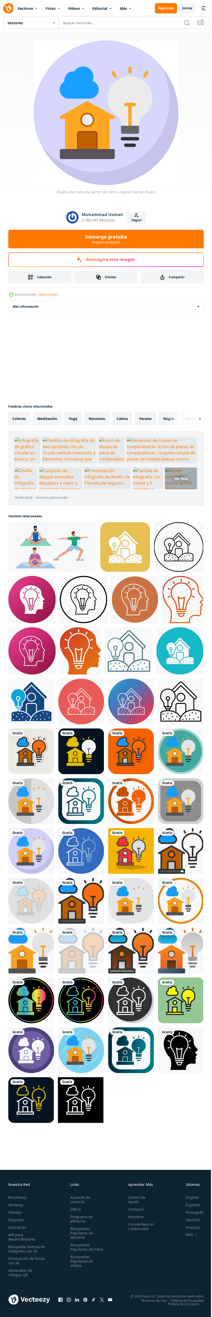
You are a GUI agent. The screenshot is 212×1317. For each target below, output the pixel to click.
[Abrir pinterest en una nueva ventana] (85, 1299)
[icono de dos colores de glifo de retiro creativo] (31, 701)
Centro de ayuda (134, 1199)
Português (191, 1212)
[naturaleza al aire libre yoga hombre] (52, 547)
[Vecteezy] (8, 8)
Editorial (99, 8)
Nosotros (133, 1216)
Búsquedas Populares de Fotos (80, 1249)
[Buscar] (187, 23)
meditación (47, 418)
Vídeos (74, 8)
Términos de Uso (150, 1300)
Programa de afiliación (80, 1219)
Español (189, 1204)
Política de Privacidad (183, 1300)
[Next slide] (191, 418)
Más (123, 8)
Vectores (25, 8)
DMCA (74, 1209)
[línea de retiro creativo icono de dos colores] (128, 651)
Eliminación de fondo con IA (21, 1260)
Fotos (51, 8)
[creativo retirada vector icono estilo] (83, 599)
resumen (97, 418)
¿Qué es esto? (48, 294)
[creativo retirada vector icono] (125, 547)
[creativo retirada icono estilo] (32, 599)
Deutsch (189, 1219)
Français (189, 1227)
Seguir (137, 220)
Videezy (14, 1212)
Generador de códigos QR (20, 1272)
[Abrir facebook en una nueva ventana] (60, 1299)
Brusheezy (17, 1197)
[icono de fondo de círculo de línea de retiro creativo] (81, 701)
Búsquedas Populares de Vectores (80, 1233)
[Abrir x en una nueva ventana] (102, 1299)
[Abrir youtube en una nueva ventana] (110, 1299)
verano (145, 418)
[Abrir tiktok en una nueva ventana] (94, 1299)
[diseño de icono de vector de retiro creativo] (31, 751)
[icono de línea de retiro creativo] (180, 701)
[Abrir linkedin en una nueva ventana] (77, 1299)
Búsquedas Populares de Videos (80, 1265)
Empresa (16, 1219)
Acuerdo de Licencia (79, 1199)
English (188, 1197)
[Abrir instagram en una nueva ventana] (69, 1299)
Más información (26, 306)
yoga (73, 418)
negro (168, 418)
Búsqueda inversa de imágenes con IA (25, 1248)
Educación (17, 1227)
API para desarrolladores (22, 1237)
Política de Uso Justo (179, 1303)
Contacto (133, 1209)
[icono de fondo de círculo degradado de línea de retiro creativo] (131, 701)
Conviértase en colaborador (139, 1226)
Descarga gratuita (106, 239)
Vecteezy (15, 1204)
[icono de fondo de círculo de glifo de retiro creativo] (179, 651)
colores (19, 418)
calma (122, 418)
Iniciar (187, 8)
